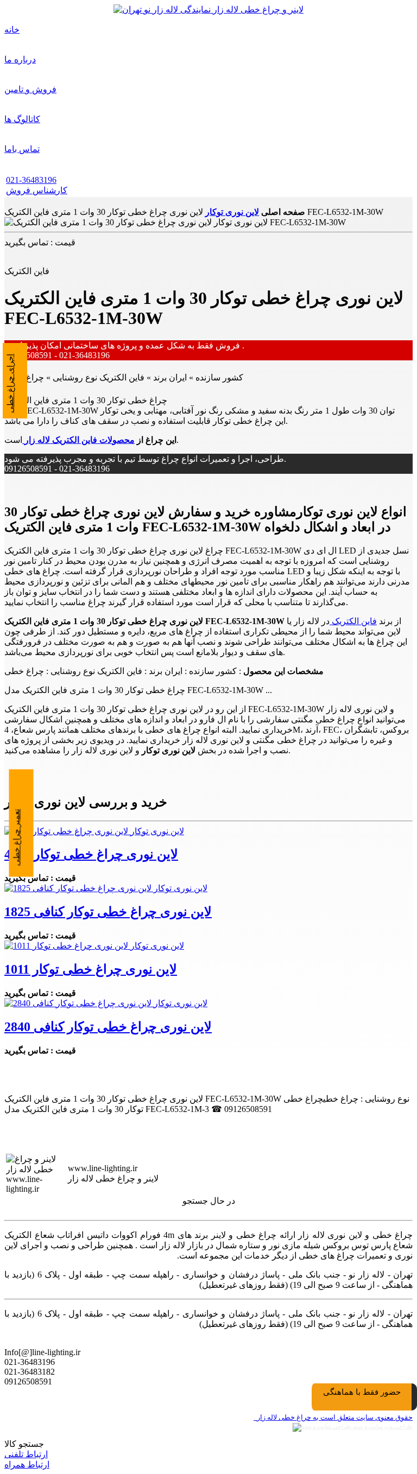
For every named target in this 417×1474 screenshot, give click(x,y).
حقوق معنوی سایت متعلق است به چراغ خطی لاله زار (333, 1417)
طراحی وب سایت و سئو (382, 1426)
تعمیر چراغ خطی (16, 837)
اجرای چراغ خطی (10, 383)
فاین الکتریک (353, 621)
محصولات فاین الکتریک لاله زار (78, 439)
